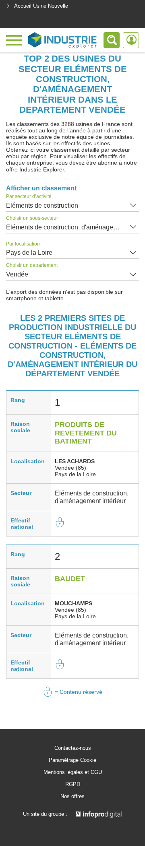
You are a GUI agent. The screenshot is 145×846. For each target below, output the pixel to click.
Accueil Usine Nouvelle (41, 6)
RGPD (72, 784)
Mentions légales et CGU (73, 772)
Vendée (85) (70, 467)
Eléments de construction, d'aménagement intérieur (72, 227)
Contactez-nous (72, 748)
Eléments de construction (42, 205)
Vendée (17, 274)
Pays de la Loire (29, 252)
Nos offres (72, 796)
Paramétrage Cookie (72, 760)
